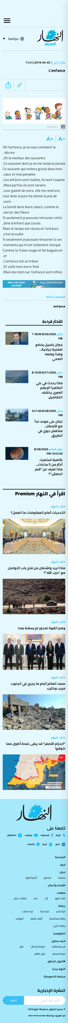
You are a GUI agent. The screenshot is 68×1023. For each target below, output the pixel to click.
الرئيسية (60, 857)
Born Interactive (37, 1015)
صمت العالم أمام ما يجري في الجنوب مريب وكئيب (38, 686)
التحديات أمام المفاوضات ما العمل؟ (38, 513)
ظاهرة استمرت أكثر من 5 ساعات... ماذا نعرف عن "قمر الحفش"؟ (49, 467)
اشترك (13, 1000)
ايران (62, 864)
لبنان (59, 334)
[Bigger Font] (49, 139)
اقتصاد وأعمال (56, 885)
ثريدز (44, 844)
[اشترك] (34, 284)
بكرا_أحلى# (57, 62)
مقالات (61, 893)
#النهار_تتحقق (56, 961)
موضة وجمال (38, 946)
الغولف (19, 918)
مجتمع (47, 877)
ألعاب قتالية (36, 918)
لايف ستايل (58, 941)
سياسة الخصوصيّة (54, 976)
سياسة (61, 877)
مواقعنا (13, 39)
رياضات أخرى (59, 925)
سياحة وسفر (58, 953)
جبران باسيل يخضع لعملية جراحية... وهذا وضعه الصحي (49, 352)
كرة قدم (60, 911)
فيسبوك (44, 835)
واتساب (31, 844)
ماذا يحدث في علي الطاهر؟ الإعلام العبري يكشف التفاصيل (49, 390)
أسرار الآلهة (31, 877)
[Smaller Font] (60, 139)
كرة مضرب (27, 911)
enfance (59, 306)
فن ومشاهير (58, 946)
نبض (57, 844)
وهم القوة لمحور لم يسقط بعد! (41, 628)
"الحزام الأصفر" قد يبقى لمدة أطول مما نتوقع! (35, 746)
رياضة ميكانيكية (57, 918)
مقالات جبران (20, 898)
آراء (46, 898)
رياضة (61, 906)
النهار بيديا (58, 969)
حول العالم (55, 449)
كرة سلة (44, 911)
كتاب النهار (58, 506)
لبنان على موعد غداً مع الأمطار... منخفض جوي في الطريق (48, 428)
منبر (36, 898)
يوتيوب (28, 835)
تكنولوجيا (59, 933)
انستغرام (11, 835)
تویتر (58, 835)
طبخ (21, 946)
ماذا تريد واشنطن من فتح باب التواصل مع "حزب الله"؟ (36, 570)
